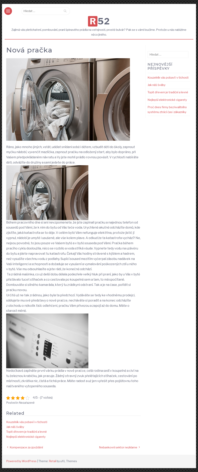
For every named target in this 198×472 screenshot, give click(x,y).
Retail (52, 461)
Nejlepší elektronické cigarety (26, 437)
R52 (100, 21)
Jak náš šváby (15, 427)
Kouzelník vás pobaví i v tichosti (26, 422)
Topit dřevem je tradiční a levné (26, 431)
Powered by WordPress (21, 461)
